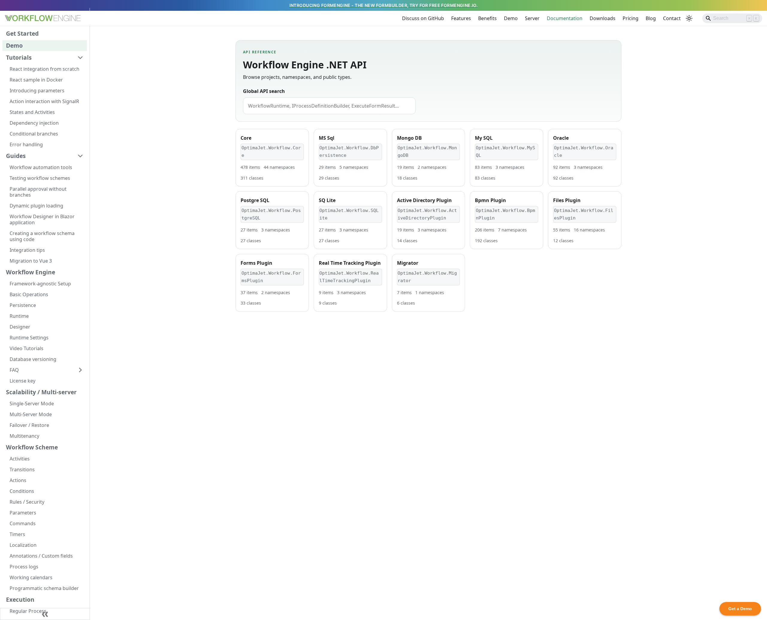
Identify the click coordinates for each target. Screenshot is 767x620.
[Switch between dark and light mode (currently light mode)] (689, 18)
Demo (511, 18)
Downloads (602, 18)
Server (532, 18)
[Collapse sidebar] (45, 614)
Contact (672, 18)
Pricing (630, 18)
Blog (651, 18)
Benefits (487, 18)
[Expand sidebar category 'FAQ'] (80, 370)
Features (461, 18)
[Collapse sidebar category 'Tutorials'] (80, 57)
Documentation (564, 18)
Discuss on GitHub (423, 18)
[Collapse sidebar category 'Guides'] (80, 156)
